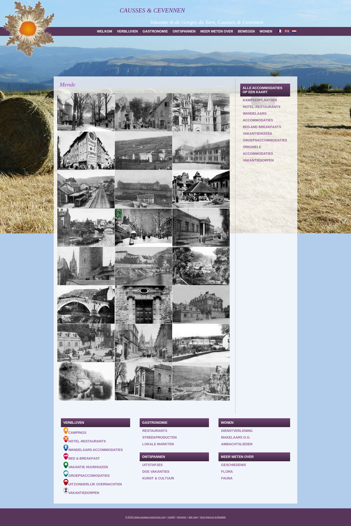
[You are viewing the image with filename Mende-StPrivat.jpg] (86, 381)
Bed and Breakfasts (262, 127)
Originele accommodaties (258, 150)
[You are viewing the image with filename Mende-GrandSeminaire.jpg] (143, 189)
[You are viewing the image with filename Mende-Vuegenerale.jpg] (201, 381)
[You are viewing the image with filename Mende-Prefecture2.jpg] (86, 343)
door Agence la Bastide (213, 517)
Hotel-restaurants (261, 107)
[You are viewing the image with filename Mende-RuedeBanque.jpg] (143, 343)
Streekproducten (159, 437)
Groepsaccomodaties (89, 476)
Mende (67, 84)
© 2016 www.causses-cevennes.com (145, 517)
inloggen (181, 517)
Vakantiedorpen (258, 160)
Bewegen (246, 31)
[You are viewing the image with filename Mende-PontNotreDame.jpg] (86, 304)
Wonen (266, 31)
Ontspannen (184, 31)
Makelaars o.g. (235, 437)
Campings (77, 433)
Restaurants (154, 431)
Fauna (227, 478)
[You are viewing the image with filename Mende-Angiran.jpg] (86, 112)
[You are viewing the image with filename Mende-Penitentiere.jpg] (86, 266)
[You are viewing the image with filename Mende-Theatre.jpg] (143, 381)
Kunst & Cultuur (158, 478)
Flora (227, 471)
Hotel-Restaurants (87, 441)
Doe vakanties (155, 471)
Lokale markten (158, 444)
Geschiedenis (233, 465)
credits (171, 517)
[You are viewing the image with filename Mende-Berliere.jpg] (143, 112)
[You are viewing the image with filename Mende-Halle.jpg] (201, 189)
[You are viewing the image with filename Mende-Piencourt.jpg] (201, 266)
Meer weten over (216, 31)
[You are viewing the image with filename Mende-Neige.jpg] (143, 228)
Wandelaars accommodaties (258, 117)
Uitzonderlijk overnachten (95, 484)
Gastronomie (155, 31)
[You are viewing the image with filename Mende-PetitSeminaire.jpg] (143, 266)
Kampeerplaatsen (260, 100)
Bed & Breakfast (84, 458)
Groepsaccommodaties (265, 140)
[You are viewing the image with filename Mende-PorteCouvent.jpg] (143, 304)
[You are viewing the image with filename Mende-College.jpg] (143, 151)
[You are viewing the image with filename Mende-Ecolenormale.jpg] (201, 151)
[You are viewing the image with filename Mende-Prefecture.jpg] (201, 304)
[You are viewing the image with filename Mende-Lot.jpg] (86, 228)
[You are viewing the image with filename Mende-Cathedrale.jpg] (201, 112)
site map (193, 517)
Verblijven (127, 31)
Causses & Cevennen (152, 10)
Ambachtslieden (236, 444)
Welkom (104, 31)
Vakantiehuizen (257, 133)
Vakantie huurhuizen (88, 467)
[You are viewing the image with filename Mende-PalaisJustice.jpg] (201, 228)
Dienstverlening (237, 431)
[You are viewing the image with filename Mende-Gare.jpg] (86, 189)
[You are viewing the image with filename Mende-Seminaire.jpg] (201, 343)
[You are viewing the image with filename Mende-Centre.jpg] (86, 151)
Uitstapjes (152, 465)
